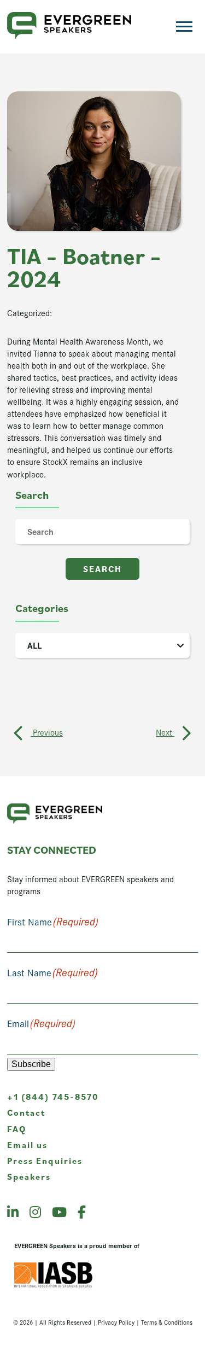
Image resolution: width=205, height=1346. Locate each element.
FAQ (16, 1128)
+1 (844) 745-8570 (53, 1096)
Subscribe (31, 1064)
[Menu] (184, 26)
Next (165, 732)
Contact (26, 1112)
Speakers (29, 1176)
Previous (47, 732)
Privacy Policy (116, 1322)
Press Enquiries (45, 1160)
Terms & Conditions (166, 1322)
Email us (27, 1144)
